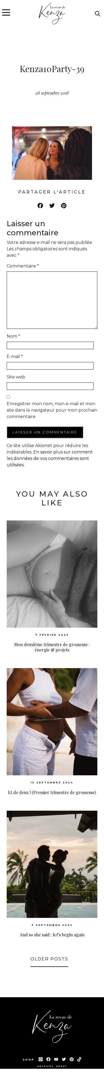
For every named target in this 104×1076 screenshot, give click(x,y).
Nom (13, 336)
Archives (45, 1066)
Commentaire (23, 266)
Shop (29, 1059)
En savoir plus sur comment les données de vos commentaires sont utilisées (50, 458)
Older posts (49, 959)
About (61, 1066)
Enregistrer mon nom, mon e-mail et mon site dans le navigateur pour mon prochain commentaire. (52, 410)
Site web (16, 376)
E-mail (15, 356)
